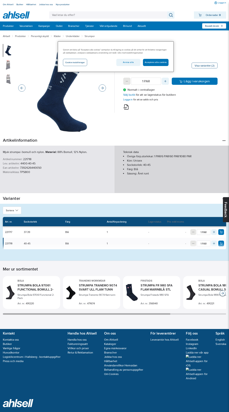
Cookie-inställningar (75, 62)
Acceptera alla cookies (156, 62)
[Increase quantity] (165, 81)
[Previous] (21, 88)
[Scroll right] (222, 293)
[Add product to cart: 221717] (221, 232)
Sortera (10, 210)
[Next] (102, 88)
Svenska (221, 344)
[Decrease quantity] (126, 81)
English (220, 339)
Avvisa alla (128, 62)
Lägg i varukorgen (197, 81)
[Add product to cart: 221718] (221, 243)
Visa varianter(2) (205, 65)
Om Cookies (111, 374)
